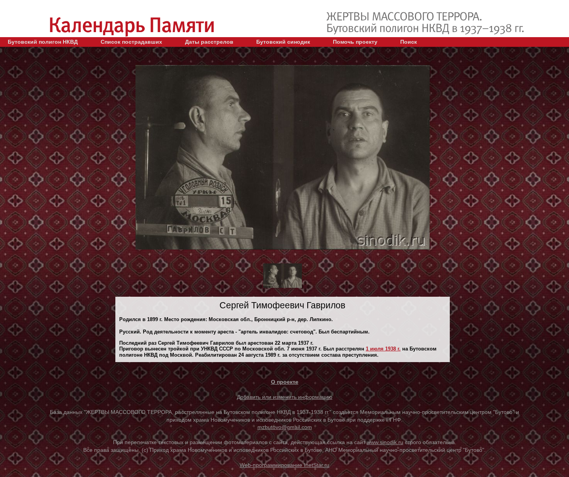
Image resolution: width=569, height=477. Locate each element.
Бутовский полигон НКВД (43, 42)
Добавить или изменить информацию (284, 397)
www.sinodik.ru (385, 442)
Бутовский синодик (283, 42)
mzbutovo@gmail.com (284, 427)
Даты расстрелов (209, 42)
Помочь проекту (355, 42)
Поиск (408, 42)
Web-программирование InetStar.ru (284, 465)
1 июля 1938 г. (383, 349)
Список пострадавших (131, 42)
